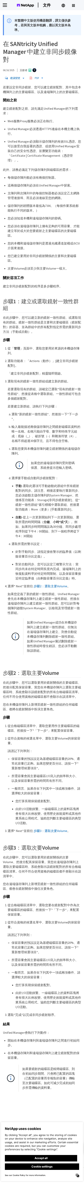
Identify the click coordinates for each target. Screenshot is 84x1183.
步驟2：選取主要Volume (50, 586)
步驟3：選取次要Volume (50, 831)
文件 (47, 5)
